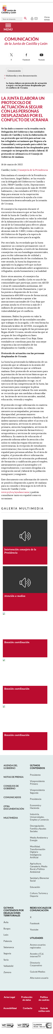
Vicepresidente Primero (37, 782)
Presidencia (35, 799)
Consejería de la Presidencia (33, 170)
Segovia (7, 953)
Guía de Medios (37, 971)
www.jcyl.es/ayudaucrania (15, 492)
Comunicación (14, 70)
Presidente (35, 775)
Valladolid (8, 966)
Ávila (6, 922)
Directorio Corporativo (36, 964)
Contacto (27, 1008)
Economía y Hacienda (35, 806)
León (6, 934)
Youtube (34, 929)
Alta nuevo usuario (39, 978)
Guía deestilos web (44, 1009)
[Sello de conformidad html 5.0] (23, 1026)
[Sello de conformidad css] (8, 1026)
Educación (35, 887)
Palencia (8, 941)
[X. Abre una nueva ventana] (11, 55)
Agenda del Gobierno (11, 766)
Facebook (34, 923)
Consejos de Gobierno (11, 787)
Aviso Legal (9, 997)
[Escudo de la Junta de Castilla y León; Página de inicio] (8, 13)
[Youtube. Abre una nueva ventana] (42, 55)
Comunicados (12, 797)
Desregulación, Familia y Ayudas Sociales (38, 829)
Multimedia (11, 818)
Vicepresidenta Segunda (37, 791)
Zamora (7, 972)
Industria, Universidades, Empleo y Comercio (39, 817)
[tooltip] (32, 18)
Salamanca (9, 947)
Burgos (7, 928)
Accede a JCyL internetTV (37, 955)
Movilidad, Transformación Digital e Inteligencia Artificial (37, 852)
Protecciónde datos (26, 998)
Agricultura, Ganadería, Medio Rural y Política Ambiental (38, 867)
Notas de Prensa (13, 777)
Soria (6, 959)
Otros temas (47, 18)
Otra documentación (14, 807)
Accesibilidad (10, 1008)
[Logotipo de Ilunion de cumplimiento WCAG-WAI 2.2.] (42, 1027)
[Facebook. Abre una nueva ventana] (26, 55)
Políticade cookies (44, 998)
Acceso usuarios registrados (38, 946)
